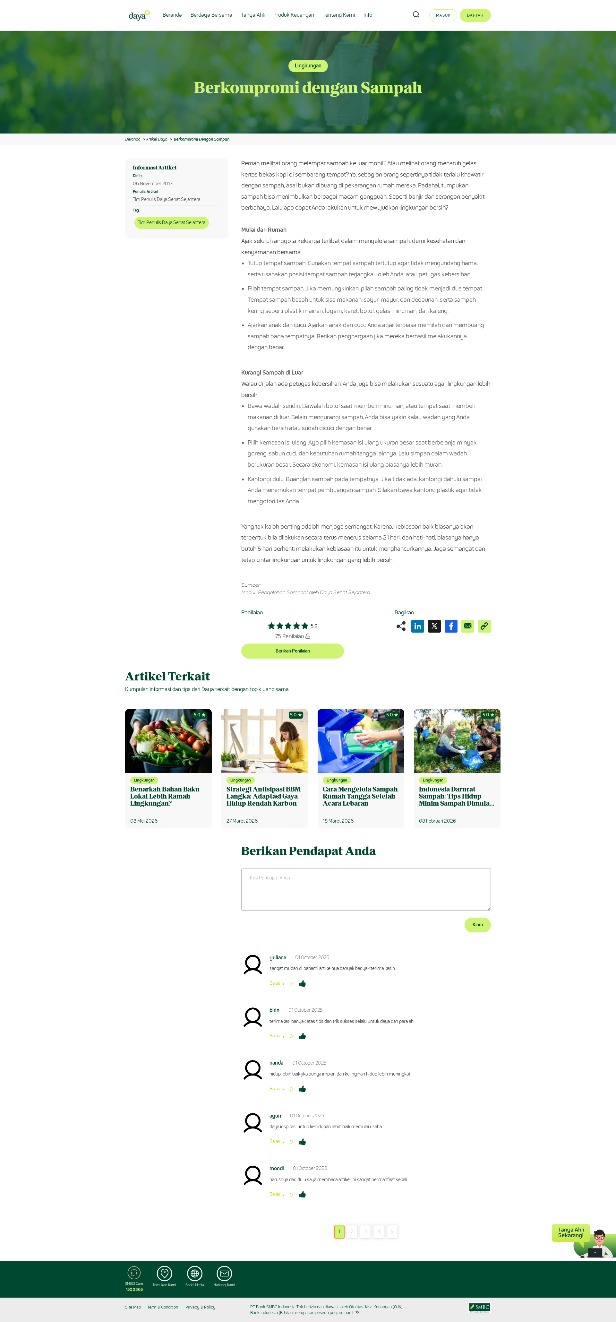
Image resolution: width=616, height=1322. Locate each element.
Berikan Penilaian (293, 651)
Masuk (443, 15)
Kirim (478, 925)
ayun (275, 1116)
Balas (275, 983)
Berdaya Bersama (211, 15)
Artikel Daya (156, 139)
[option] (308, 82)
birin (274, 1010)
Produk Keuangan (293, 15)
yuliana (278, 958)
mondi (277, 1168)
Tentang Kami (339, 15)
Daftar (475, 15)
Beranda (172, 15)
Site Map (133, 1307)
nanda (276, 1063)
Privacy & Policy (200, 1307)
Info (368, 15)
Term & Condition (162, 1307)
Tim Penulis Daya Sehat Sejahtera (171, 222)
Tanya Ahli (253, 15)
